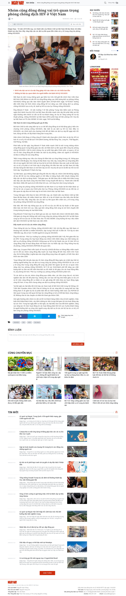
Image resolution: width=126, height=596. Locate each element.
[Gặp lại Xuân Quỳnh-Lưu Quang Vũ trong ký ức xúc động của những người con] (77, 451)
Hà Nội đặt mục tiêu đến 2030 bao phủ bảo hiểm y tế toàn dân (48, 402)
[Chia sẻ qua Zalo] (49, 316)
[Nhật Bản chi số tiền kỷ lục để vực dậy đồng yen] (77, 531)
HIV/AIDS (16, 322)
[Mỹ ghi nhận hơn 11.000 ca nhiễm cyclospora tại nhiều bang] (20, 364)
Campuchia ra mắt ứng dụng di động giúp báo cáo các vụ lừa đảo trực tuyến (41, 433)
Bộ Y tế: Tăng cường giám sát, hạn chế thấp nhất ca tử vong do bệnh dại (101, 43)
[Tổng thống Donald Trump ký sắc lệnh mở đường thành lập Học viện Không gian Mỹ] (77, 482)
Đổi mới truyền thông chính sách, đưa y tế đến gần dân (100, 28)
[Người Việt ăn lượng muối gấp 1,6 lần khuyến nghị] (114, 21)
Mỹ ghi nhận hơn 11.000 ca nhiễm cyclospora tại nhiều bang (19, 374)
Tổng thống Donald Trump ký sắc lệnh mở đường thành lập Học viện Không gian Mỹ (40, 479)
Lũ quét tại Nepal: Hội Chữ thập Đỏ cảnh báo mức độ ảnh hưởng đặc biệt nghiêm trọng (40, 513)
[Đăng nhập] (117, 3)
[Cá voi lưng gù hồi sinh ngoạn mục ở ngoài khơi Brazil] (77, 562)
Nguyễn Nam (101, 61)
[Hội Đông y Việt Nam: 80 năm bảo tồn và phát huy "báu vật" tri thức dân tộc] (114, 14)
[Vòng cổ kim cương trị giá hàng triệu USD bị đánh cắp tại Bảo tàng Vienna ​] (77, 498)
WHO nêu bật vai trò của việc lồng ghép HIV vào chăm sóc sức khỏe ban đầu (42, 90)
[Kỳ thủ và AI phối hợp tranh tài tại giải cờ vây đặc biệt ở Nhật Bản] (77, 466)
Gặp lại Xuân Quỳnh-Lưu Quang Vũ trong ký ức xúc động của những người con (41, 448)
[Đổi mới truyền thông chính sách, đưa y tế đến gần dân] (114, 29)
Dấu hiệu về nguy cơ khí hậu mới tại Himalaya (35, 542)
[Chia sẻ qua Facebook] (20, 316)
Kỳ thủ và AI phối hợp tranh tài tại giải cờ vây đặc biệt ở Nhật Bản (41, 463)
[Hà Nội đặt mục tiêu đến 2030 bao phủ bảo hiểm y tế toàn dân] (49, 392)
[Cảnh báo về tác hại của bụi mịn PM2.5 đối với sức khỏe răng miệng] (105, 392)
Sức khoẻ (37, 322)
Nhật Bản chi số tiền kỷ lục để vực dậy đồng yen (36, 527)
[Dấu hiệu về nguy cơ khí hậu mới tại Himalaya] (77, 547)
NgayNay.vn (18, 3)
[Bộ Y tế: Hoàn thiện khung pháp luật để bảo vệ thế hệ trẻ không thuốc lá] (114, 36)
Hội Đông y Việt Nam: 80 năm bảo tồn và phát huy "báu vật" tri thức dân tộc (101, 14)
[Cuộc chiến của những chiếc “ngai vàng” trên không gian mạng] (93, 56)
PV (12, 19)
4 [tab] (116, 50)
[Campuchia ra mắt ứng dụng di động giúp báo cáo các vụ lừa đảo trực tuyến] (77, 436)
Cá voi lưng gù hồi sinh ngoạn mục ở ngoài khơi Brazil (38, 558)
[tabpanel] (104, 57)
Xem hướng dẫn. (74, 323)
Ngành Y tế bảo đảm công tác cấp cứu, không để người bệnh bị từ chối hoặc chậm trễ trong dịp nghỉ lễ (48, 376)
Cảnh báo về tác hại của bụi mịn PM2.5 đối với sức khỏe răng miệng (105, 402)
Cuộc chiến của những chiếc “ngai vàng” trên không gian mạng (108, 56)
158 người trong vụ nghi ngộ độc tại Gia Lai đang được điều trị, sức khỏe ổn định (76, 375)
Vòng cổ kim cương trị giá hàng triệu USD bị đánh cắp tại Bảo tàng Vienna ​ (41, 495)
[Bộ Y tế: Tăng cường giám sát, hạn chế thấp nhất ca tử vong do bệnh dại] (114, 43)
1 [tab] (112, 50)
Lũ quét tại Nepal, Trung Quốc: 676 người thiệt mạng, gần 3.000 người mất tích (40, 417)
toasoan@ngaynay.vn (109, 594)
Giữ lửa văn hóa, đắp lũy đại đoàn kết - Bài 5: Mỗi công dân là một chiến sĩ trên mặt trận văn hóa (99, 94)
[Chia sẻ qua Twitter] (35, 316)
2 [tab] (113, 50)
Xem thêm (47, 573)
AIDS (29, 322)
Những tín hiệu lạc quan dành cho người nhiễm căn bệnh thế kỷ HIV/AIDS (41, 93)
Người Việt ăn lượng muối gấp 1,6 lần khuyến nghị (101, 21)
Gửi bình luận (78, 344)
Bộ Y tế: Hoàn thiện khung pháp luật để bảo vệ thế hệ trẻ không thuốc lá (101, 36)
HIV (24, 322)
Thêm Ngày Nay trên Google (67, 316)
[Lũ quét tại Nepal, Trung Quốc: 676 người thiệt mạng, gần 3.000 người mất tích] (77, 420)
